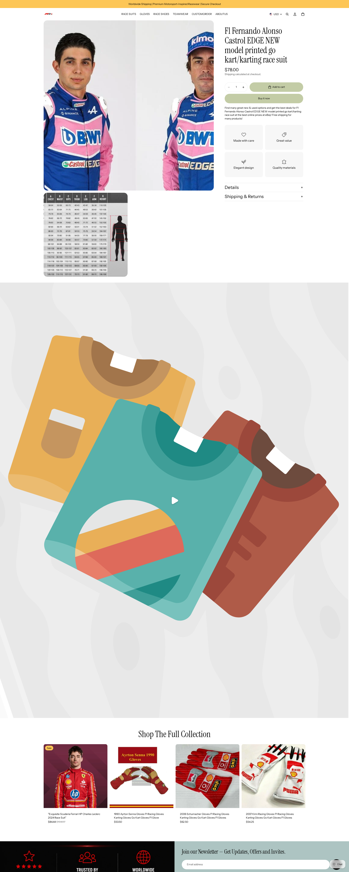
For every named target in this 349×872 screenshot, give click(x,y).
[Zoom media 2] (86, 235)
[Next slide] (168, 776)
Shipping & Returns (244, 196)
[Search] (287, 14)
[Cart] (303, 14)
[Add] (102, 802)
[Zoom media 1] (129, 105)
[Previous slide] (115, 776)
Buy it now (264, 98)
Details (232, 187)
